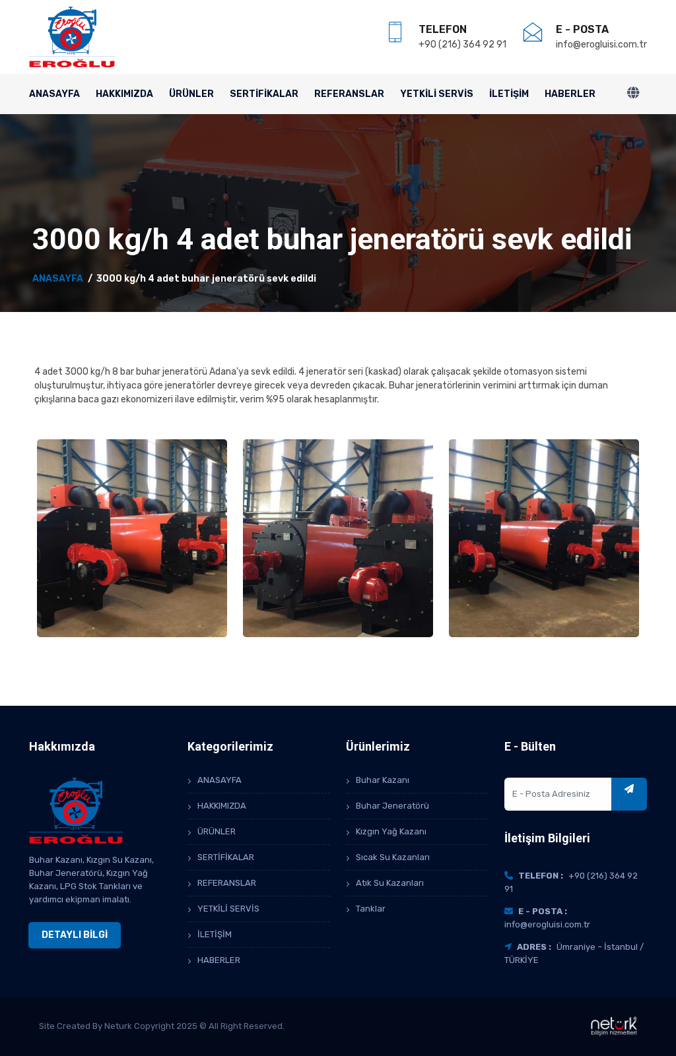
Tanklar (371, 909)
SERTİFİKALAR (264, 94)
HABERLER (570, 94)
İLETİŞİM (509, 94)
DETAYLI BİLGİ (75, 935)
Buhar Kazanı (382, 780)
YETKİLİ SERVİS (436, 94)
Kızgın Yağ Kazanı (391, 831)
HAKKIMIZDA (124, 94)
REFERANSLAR (349, 94)
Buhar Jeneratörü (392, 806)
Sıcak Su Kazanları (393, 857)
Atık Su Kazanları (390, 883)
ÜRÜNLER (191, 94)
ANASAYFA (54, 94)
